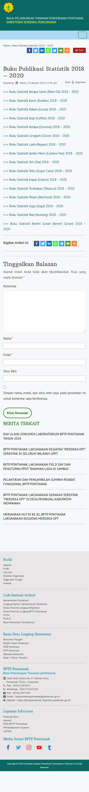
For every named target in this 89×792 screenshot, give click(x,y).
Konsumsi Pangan (13, 639)
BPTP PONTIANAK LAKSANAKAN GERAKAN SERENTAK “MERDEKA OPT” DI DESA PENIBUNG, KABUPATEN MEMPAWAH (40, 499)
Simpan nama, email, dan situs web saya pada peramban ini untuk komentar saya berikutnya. (44, 396)
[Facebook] (29, 50)
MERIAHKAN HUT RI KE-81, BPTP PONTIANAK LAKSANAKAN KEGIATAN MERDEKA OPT (34, 516)
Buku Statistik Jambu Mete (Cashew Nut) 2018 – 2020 (46, 153)
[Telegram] (54, 50)
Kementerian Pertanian (16, 600)
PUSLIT (7, 618)
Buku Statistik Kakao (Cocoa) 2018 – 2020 (37, 109)
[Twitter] (35, 50)
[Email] (61, 50)
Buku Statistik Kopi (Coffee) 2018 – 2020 (37, 118)
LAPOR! (7, 731)
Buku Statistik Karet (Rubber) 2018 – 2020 (38, 101)
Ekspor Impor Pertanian (16, 643)
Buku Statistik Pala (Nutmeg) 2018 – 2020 (37, 215)
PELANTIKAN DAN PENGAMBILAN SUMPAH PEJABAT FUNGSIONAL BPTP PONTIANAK (39, 482)
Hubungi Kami (11, 716)
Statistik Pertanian (13, 654)
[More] (67, 50)
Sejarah (7, 565)
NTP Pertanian (11, 650)
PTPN (6, 615)
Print (80, 50)
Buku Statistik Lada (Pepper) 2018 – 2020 (37, 144)
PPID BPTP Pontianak (15, 723)
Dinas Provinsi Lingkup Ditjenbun (21, 607)
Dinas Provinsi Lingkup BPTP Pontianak (25, 611)
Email (8, 355)
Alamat (7, 583)
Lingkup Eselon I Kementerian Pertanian (25, 604)
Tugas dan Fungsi (12, 579)
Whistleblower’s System (16, 727)
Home (6, 45)
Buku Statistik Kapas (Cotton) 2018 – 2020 (38, 179)
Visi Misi (7, 572)
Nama (8, 338)
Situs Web (10, 371)
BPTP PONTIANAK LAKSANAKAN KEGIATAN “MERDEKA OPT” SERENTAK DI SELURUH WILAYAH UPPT (44, 451)
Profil (6, 568)
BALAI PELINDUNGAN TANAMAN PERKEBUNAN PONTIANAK (45, 20)
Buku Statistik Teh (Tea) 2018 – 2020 (34, 162)
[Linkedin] (42, 50)
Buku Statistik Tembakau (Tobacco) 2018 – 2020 (41, 188)
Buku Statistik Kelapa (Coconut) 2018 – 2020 (39, 127)
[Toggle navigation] (82, 35)
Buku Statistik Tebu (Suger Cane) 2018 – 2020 (40, 171)
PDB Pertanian (11, 646)
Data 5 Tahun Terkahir (15, 657)
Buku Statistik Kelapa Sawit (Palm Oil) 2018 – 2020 (43, 92)
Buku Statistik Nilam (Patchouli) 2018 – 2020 (39, 197)
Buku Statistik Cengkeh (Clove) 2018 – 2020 (39, 136)
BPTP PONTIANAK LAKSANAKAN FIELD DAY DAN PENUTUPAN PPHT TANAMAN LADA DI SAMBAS (37, 466)
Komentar (9, 286)
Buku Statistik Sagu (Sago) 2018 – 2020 (36, 206)
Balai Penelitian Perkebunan (19, 622)
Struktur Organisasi (13, 575)
